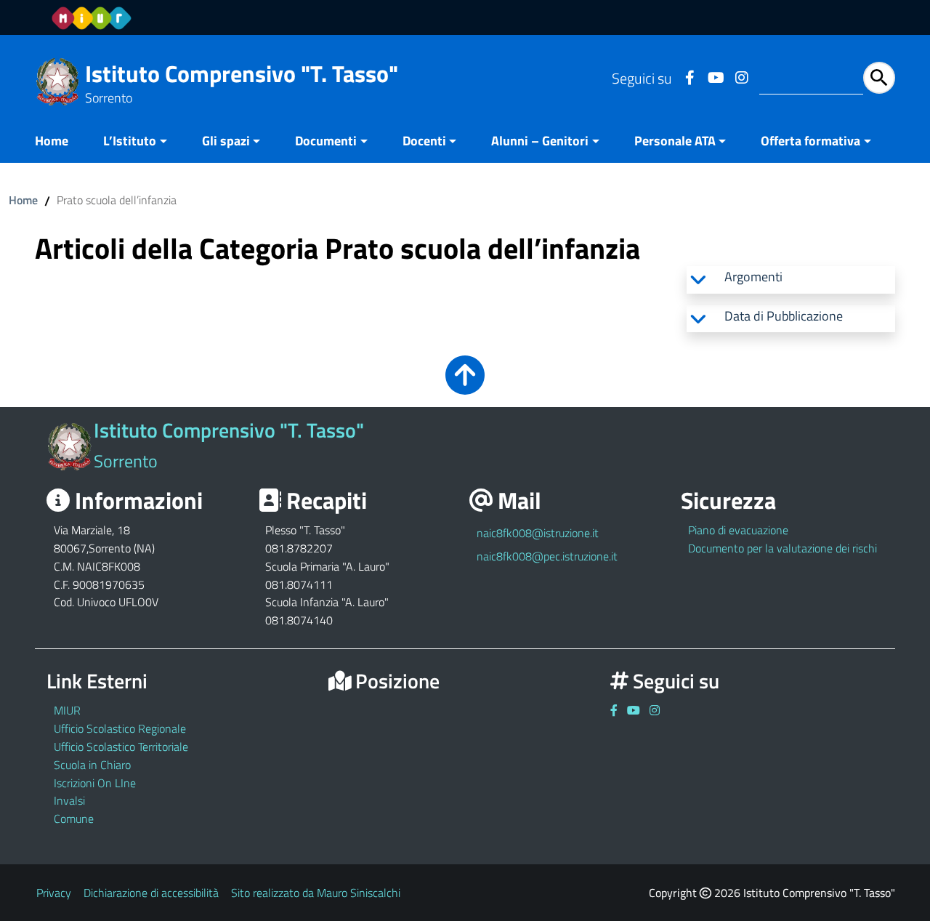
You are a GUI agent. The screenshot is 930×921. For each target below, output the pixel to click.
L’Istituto (129, 140)
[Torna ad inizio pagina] (465, 385)
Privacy (53, 892)
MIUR (67, 710)
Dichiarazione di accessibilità (151, 892)
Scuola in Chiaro (92, 764)
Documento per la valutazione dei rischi (782, 548)
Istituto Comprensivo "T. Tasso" (241, 73)
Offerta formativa (810, 140)
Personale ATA (675, 140)
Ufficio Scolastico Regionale (120, 728)
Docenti (424, 140)
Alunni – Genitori (540, 140)
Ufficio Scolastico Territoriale (121, 746)
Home (51, 140)
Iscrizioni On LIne (95, 783)
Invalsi (69, 800)
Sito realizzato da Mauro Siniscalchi (315, 892)
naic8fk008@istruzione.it (538, 533)
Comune (74, 818)
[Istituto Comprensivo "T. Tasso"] (58, 80)
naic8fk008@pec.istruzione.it (547, 556)
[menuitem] (60, 142)
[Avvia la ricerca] (879, 78)
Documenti (326, 140)
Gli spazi (226, 140)
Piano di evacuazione (738, 530)
